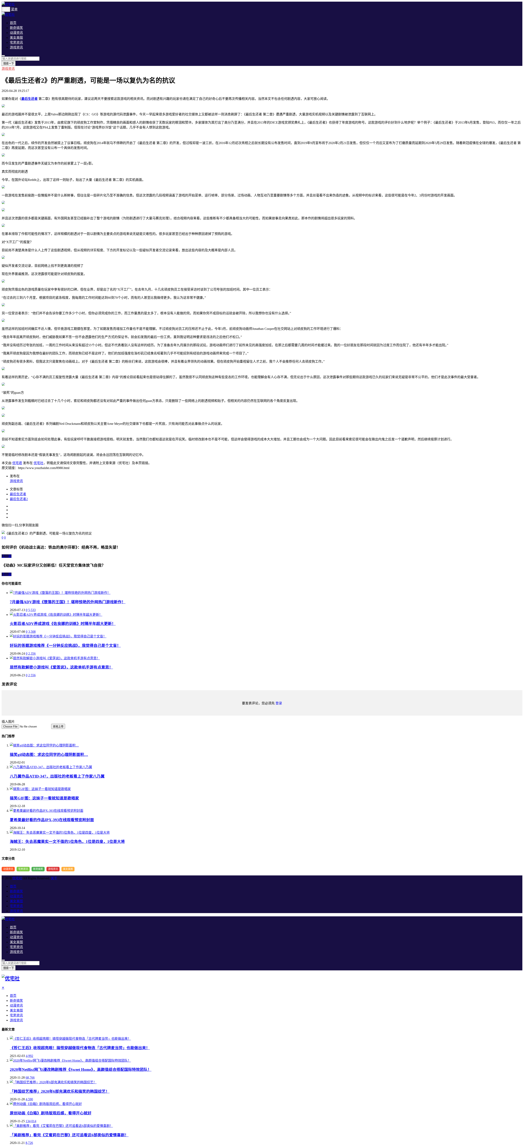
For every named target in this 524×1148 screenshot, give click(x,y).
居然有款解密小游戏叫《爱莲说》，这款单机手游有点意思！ (61, 667)
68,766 (30, 1077)
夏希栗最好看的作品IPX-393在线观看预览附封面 (52, 820)
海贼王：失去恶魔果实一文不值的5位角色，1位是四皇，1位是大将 (67, 841)
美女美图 (16, 37)
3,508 (32, 631)
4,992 (29, 1056)
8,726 (29, 1143)
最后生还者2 (19, 499)
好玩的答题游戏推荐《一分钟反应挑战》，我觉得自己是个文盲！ (65, 645)
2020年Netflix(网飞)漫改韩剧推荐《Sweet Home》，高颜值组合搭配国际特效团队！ (80, 1069)
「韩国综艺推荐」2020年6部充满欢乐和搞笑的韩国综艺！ (60, 1091)
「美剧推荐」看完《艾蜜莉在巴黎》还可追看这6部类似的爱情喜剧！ (69, 1135)
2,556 (32, 675)
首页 (13, 23)
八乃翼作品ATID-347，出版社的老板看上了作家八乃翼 (57, 776)
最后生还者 (18, 494)
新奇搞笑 (16, 27)
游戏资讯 (16, 47)
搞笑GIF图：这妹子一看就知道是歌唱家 (44, 798)
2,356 (32, 653)
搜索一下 (8, 63)
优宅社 (38, 463)
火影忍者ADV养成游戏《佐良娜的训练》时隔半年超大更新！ (63, 623)
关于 (54, 878)
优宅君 (17, 463)
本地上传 (58, 726)
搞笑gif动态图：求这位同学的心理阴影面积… (49, 754)
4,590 (29, 1099)
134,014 (31, 1121)
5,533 (32, 610)
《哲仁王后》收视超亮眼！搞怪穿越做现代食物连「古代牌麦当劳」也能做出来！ (80, 1048)
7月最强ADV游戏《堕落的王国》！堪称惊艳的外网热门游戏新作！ (67, 602)
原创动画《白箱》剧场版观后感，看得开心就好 (50, 1113)
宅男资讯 (16, 42)
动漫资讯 (16, 32)
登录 (279, 703)
